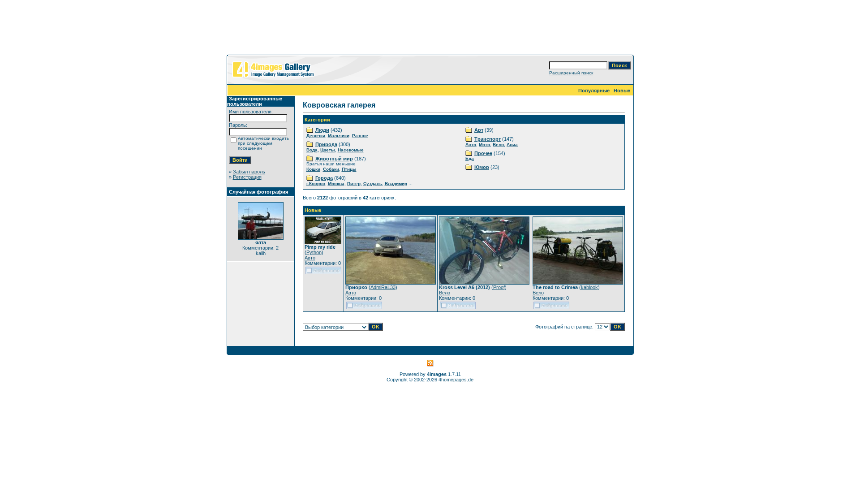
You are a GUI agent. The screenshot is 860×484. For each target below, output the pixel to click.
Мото (484, 144)
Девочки (315, 135)
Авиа (512, 144)
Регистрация (247, 177)
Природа (326, 144)
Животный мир (334, 158)
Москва (336, 183)
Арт (478, 130)
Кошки (313, 169)
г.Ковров (315, 183)
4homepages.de (456, 379)
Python (314, 252)
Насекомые (351, 149)
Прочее (483, 153)
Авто (470, 144)
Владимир (396, 183)
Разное (360, 135)
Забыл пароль (249, 171)
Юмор (481, 167)
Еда (469, 158)
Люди (322, 130)
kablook (589, 287)
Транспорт (487, 139)
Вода (312, 149)
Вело (498, 144)
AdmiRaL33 (383, 287)
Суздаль (372, 183)
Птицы (349, 169)
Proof (499, 287)
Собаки (331, 169)
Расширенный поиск (571, 72)
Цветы (327, 149)
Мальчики (338, 135)
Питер (354, 183)
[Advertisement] (430, 29)
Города (324, 178)
